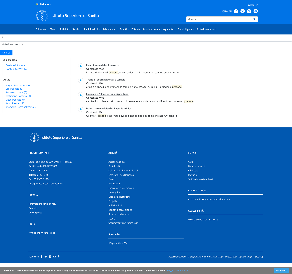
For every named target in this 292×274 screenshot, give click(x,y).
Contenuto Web (16, 68)
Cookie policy (35, 212)
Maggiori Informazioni (177, 270)
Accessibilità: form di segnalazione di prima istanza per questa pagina (204, 256)
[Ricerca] (254, 19)
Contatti (33, 208)
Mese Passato (15, 99)
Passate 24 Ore (16, 92)
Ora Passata (14, 88)
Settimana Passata (18, 96)
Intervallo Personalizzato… (20, 106)
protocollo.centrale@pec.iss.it (49, 183)
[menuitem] (41, 29)
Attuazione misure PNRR (42, 233)
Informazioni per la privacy (42, 204)
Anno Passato (15, 103)
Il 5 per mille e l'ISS (118, 243)
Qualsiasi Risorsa (15, 65)
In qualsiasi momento (17, 85)
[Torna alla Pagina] (2, 36)
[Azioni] (37, 4)
